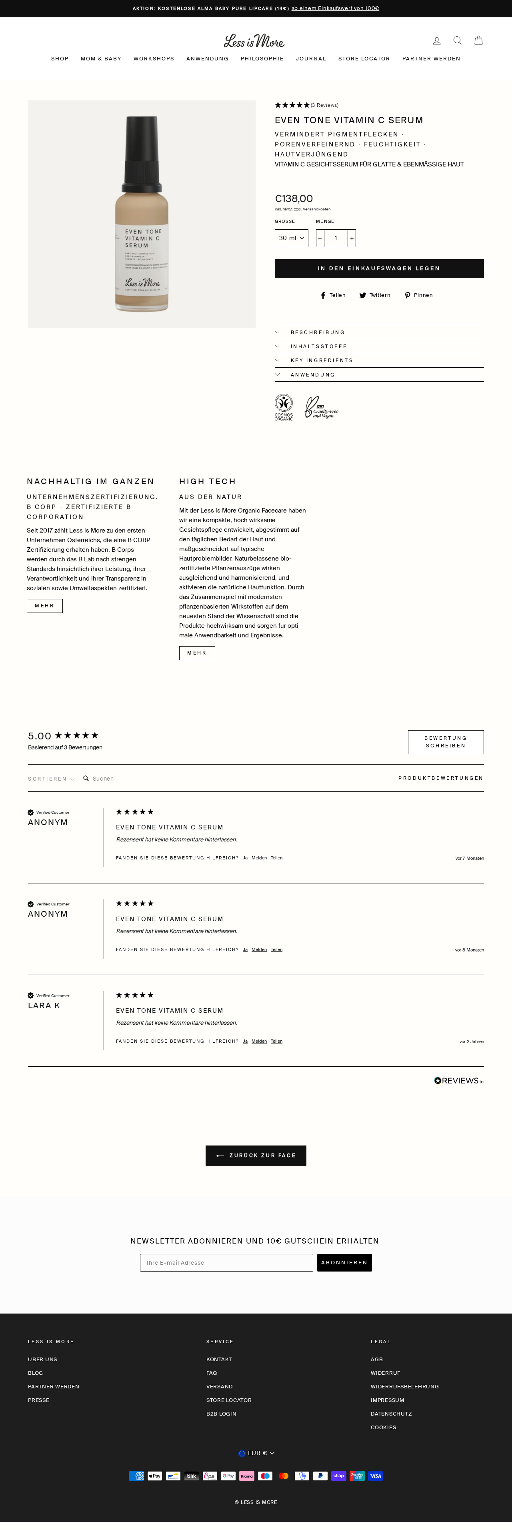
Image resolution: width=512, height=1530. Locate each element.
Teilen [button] (276, 858)
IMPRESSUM (387, 1400)
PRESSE (39, 1400)
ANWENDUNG (207, 58)
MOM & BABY (101, 58)
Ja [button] (245, 858)
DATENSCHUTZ (391, 1413)
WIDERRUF (385, 1373)
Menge (325, 221)
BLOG (35, 1373)
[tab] (441, 779)
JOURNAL (311, 58)
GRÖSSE (285, 221)
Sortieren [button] (49, 779)
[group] (70, 737)
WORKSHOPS (154, 58)
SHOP (60, 58)
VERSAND (219, 1386)
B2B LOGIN (221, 1413)
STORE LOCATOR (364, 58)
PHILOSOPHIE (262, 58)
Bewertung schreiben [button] (445, 742)
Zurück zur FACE (261, 1155)
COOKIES (383, 1427)
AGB (377, 1359)
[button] (379, 105)
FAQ (211, 1373)
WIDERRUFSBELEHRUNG (405, 1386)
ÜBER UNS (42, 1359)
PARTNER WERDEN (431, 58)
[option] (256, 8)
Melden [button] (259, 858)
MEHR (44, 606)
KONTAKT (219, 1359)
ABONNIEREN (344, 1262)
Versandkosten (317, 209)
